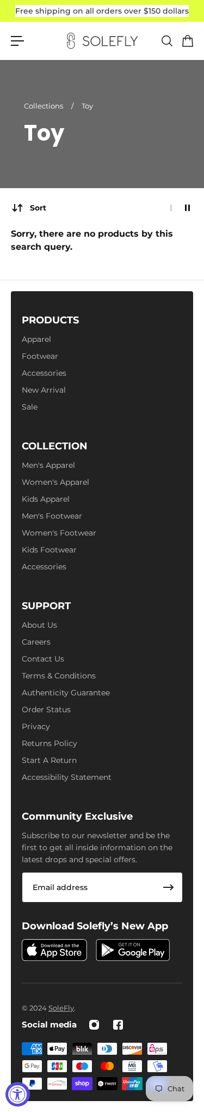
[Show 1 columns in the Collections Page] (171, 207)
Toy (87, 105)
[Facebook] (118, 1025)
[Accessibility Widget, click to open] (17, 1094)
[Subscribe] (168, 887)
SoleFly (61, 1007)
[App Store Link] (54, 950)
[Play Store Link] (133, 950)
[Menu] (17, 41)
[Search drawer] (166, 41)
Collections (44, 105)
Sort (38, 208)
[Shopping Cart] (187, 41)
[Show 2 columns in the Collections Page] (187, 207)
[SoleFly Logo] (102, 41)
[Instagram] (94, 1025)
